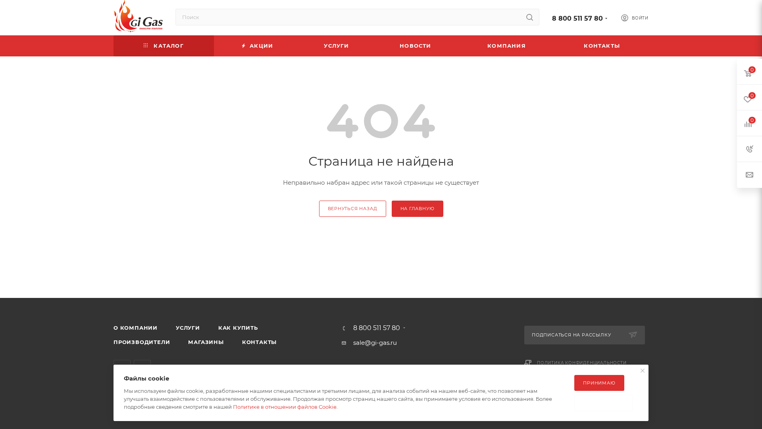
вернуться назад (352, 208)
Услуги (188, 328)
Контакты (259, 342)
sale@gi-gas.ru (375, 342)
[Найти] (529, 17)
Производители (142, 342)
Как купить (238, 328)
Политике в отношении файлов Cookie (285, 407)
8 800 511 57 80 (577, 18)
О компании (136, 328)
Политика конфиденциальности (582, 362)
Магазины (205, 342)
